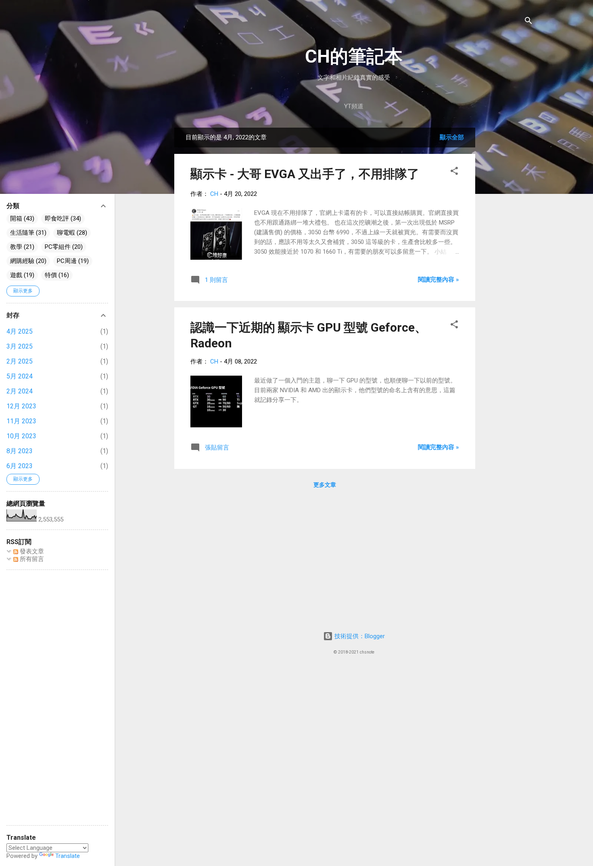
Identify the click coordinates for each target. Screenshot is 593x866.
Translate (67, 856)
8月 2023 (19, 451)
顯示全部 (452, 137)
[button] (454, 172)
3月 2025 (19, 346)
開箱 (16, 218)
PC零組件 (58, 246)
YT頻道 (353, 106)
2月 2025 (19, 361)
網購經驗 (22, 261)
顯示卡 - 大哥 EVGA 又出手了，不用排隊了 (304, 174)
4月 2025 (19, 331)
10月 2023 (21, 436)
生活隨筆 (22, 232)
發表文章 (31, 551)
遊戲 (16, 275)
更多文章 (324, 484)
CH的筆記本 (354, 56)
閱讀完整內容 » (438, 279)
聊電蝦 (66, 232)
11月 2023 (21, 421)
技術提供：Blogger (359, 636)
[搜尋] (528, 22)
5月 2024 (19, 376)
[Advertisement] (507, 249)
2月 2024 (19, 391)
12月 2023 (21, 406)
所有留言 (31, 559)
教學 (16, 246)
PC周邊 (67, 261)
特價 (51, 275)
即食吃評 (57, 218)
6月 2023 (19, 466)
